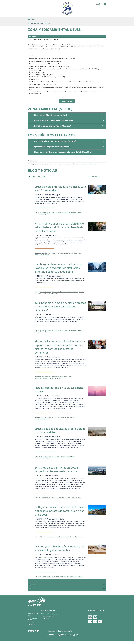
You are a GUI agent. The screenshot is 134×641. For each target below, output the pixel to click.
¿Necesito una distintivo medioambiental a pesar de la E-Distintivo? (63, 152)
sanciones (81, 536)
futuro (56, 293)
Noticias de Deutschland (54, 276)
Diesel (53, 212)
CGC (29, 615)
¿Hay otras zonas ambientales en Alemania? (52, 126)
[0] (105, 4)
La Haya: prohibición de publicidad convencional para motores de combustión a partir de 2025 (60, 511)
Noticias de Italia (51, 235)
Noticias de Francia (52, 554)
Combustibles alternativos (61, 536)
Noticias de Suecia (52, 475)
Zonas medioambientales (37, 23)
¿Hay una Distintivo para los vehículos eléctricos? (55, 141)
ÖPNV (73, 417)
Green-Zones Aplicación (88, 164)
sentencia (37, 214)
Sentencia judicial (44, 214)
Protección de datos (33, 618)
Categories (32, 584)
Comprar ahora (67, 101)
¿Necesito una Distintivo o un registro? (50, 115)
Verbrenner (55, 376)
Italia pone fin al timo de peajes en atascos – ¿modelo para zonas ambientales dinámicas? (60, 306)
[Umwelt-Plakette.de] (29, 23)
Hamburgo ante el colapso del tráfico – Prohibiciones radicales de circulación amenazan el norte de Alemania (58, 268)
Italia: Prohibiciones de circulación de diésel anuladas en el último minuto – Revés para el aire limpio (60, 227)
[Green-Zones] (67, 8)
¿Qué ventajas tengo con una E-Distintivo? (52, 146)
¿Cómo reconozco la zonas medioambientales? (53, 120)
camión (69, 417)
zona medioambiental (45, 212)
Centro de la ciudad (49, 293)
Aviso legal (32, 622)
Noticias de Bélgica (52, 195)
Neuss (31, 55)
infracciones (80, 576)
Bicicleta (68, 497)
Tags (30, 588)
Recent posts (33, 581)
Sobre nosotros (33, 613)
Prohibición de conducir (76, 212)
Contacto (31, 624)
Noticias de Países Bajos (54, 519)
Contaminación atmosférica (63, 212)
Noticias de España (52, 357)
